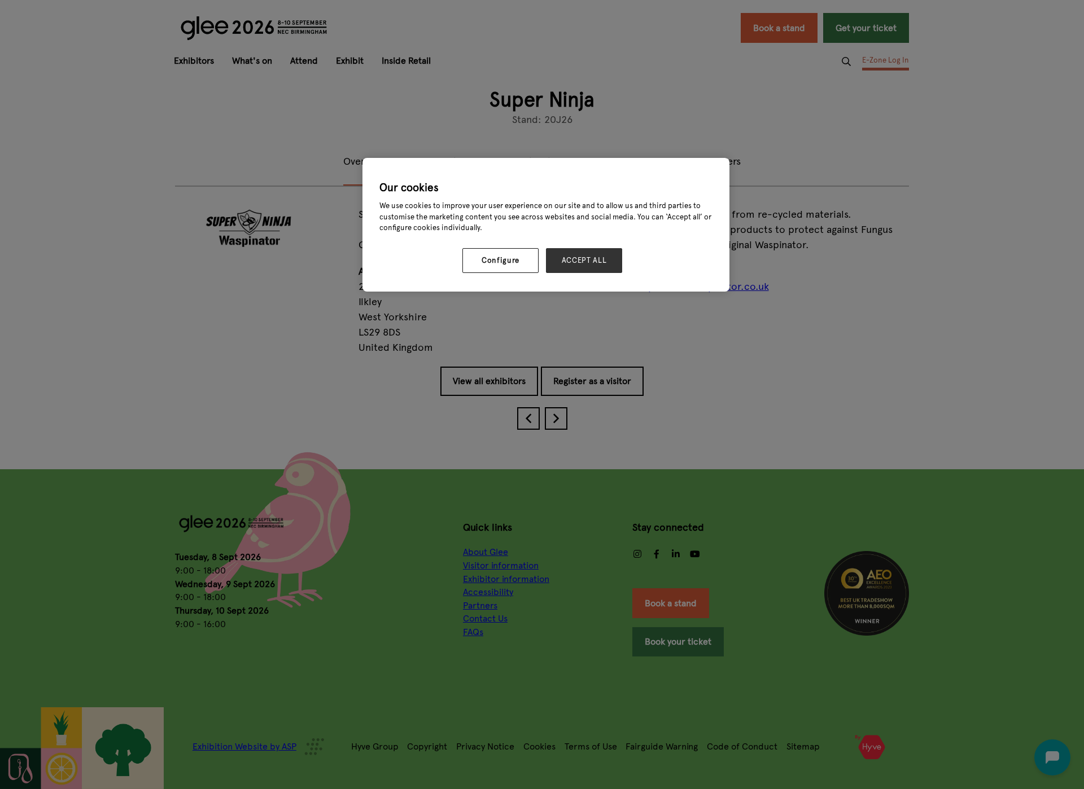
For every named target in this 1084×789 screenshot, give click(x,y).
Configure (500, 260)
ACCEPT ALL (584, 260)
